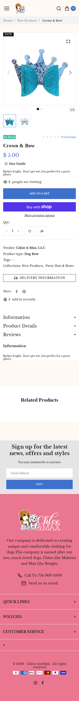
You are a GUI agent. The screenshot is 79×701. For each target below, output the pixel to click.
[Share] (17, 291)
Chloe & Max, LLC (30, 248)
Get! (39, 484)
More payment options (40, 215)
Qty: (6, 222)
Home (7, 20)
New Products (27, 20)
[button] (41, 109)
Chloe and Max (38, 664)
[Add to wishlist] (29, 231)
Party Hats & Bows (60, 266)
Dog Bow (31, 254)
